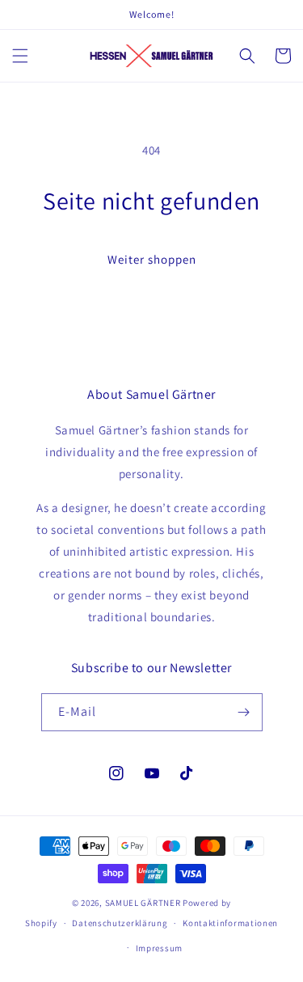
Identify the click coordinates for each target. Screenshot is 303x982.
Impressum (159, 948)
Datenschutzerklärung (119, 923)
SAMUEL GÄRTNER (143, 902)
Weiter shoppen (151, 259)
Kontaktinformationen (230, 923)
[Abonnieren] (244, 712)
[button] (20, 56)
